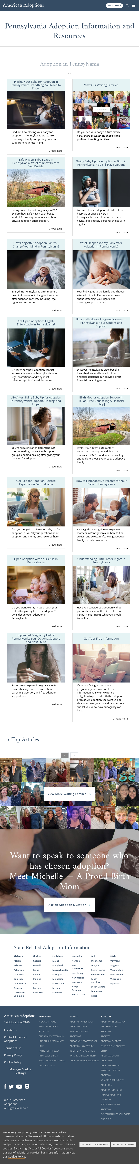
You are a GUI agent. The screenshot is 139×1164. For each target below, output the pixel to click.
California (19, 974)
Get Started (114, 5)
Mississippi (58, 983)
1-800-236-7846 (17, 1022)
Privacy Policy (13, 1055)
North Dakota (79, 994)
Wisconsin (115, 979)
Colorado (19, 979)
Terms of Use (12, 1048)
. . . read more (54, 150)
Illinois (36, 974)
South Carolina (95, 981)
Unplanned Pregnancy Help (51, 1044)
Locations (10, 1030)
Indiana (37, 979)
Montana (57, 992)
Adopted (105, 1036)
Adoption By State (111, 1041)
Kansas (37, 988)
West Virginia (117, 974)
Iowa (35, 983)
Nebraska (77, 956)
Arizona (18, 965)
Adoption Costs (78, 1026)
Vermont (115, 960)
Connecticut (20, 983)
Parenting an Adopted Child (113, 1048)
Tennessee (96, 991)
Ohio (93, 956)
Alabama (18, 956)
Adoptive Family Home (82, 1021)
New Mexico (78, 977)
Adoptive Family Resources (84, 1060)
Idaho (36, 970)
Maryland (57, 965)
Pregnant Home (47, 1021)
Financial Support (48, 1055)
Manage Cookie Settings (20, 1071)
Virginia (114, 965)
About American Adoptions (110, 1058)
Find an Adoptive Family (51, 1036)
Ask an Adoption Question (67, 905)
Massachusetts (59, 970)
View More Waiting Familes (67, 794)
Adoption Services (111, 1065)
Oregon (95, 965)
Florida (37, 956)
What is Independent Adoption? (112, 1082)
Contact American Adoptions (15, 1039)
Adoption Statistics (112, 1089)
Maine (55, 960)
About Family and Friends (53, 1060)
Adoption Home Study (82, 1046)
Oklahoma (96, 960)
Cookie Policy (12, 1062)
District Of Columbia (19, 994)
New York (77, 982)
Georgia (37, 960)
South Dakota (98, 986)
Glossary (106, 1099)
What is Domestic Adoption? (79, 1034)
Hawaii (37, 965)
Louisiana (57, 956)
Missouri (57, 988)
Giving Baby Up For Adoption (49, 1029)
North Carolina (76, 988)
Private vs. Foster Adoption (110, 1073)
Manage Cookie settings (95, 1144)
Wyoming (115, 983)
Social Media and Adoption (110, 1107)
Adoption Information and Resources (113, 1024)
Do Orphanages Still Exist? (115, 1114)
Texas (94, 995)
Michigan (57, 974)
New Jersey (77, 973)
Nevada (76, 960)
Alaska (17, 960)
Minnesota (58, 979)
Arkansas (19, 970)
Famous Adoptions (111, 1094)
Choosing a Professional (83, 1041)
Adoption (106, 1031)
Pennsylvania (98, 970)
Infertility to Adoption (82, 1050)
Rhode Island (98, 974)
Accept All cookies (123, 1144)
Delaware (19, 988)
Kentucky (38, 992)
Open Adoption (47, 1065)
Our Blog (106, 1119)
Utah (113, 956)
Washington (116, 970)
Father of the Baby (49, 1050)
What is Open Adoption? (83, 1055)
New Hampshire (77, 967)
